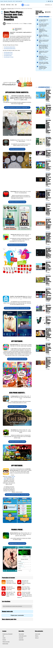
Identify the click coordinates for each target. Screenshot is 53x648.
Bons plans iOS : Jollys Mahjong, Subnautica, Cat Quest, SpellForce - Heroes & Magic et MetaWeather (48, 238)
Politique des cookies (6, 641)
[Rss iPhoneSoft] (52, 1)
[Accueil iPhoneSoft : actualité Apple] (1, 8)
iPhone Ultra (5, 1)
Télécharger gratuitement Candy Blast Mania (17, 359)
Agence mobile (37, 633)
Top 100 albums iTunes (8, 53)
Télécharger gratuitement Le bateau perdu (17, 406)
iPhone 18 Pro (10, 1)
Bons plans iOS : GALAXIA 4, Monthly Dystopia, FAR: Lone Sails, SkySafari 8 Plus (48, 194)
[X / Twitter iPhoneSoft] (47, 1)
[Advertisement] (17, 67)
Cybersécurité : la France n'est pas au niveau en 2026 (43, 52)
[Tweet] (1, 11)
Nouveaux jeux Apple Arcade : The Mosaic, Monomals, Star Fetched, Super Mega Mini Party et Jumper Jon (24, 595)
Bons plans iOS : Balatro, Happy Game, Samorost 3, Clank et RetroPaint (48, 165)
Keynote (2, 1)
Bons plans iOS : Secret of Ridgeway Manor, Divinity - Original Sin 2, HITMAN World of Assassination (48, 333)
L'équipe (4, 637)
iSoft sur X (37, 637)
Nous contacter (21, 633)
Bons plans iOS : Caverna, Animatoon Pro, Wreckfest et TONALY (48, 320)
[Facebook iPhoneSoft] (48, 1)
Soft (26, 5)
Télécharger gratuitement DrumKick (17, 149)
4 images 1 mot (10, 476)
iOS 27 (14, 1)
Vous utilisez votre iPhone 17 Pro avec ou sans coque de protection (44, 24)
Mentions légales (5, 643)
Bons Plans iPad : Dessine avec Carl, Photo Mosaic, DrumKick (11, 582)
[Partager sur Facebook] (1, 13)
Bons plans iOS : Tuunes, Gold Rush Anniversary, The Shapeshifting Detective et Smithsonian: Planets (48, 294)
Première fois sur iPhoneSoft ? (8, 633)
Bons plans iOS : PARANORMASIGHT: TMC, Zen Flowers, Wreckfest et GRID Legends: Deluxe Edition (48, 110)
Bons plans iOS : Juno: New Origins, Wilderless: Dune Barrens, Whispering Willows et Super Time (48, 253)
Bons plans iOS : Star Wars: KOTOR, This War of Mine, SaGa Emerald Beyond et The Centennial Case (48, 179)
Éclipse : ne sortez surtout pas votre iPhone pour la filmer (44, 41)
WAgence (36, 635)
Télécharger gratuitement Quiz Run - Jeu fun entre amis (17, 494)
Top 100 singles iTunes (8, 52)
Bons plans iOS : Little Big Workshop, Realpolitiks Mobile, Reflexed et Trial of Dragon (48, 348)
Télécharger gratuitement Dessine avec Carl (17, 244)
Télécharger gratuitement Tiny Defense (17, 441)
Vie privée (4, 639)
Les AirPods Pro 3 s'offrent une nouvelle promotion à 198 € (43, 67)
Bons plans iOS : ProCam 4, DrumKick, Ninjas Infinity (10, 588)
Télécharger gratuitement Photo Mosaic (17, 201)
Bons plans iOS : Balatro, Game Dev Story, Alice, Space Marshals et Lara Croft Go (48, 267)
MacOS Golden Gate (19, 1)
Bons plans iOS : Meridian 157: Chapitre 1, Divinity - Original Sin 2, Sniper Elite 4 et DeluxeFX (48, 209)
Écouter (30, 23)
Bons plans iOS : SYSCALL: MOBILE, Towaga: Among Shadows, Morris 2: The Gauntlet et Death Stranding (48, 126)
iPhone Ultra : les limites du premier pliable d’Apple (43, 63)
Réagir (25, 23)
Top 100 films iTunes (8, 55)
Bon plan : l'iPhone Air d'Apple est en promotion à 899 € (44, 36)
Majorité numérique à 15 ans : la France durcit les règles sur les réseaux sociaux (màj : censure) (43, 47)
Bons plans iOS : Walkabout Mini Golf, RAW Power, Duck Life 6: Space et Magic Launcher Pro (48, 362)
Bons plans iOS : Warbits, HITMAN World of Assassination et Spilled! (48, 280)
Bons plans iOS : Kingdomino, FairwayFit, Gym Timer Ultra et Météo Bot (48, 308)
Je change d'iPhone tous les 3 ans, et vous (43, 20)
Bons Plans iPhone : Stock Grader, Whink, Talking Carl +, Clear (26, 588)
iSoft (3, 635)
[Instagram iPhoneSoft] (50, 1)
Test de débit (21, 637)
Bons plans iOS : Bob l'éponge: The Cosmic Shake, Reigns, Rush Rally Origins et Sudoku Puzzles (48, 95)
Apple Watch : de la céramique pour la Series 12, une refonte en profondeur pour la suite (43, 58)
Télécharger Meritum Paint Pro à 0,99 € (17, 543)
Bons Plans (5, 8)
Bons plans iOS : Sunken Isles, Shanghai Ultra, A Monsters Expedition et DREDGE (48, 141)
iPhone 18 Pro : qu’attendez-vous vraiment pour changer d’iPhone (43, 30)
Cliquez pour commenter (17, 615)
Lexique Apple (21, 639)
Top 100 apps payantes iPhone (9, 48)
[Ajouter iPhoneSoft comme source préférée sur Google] (17, 29)
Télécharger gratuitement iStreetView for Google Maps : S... (17, 107)
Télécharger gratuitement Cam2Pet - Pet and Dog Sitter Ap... (17, 308)
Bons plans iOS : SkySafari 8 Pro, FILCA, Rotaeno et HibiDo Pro (48, 153)
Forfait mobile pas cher (22, 635)
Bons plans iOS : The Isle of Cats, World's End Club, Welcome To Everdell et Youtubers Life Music (48, 223)
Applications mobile (10, 8)
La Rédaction (8, 23)
